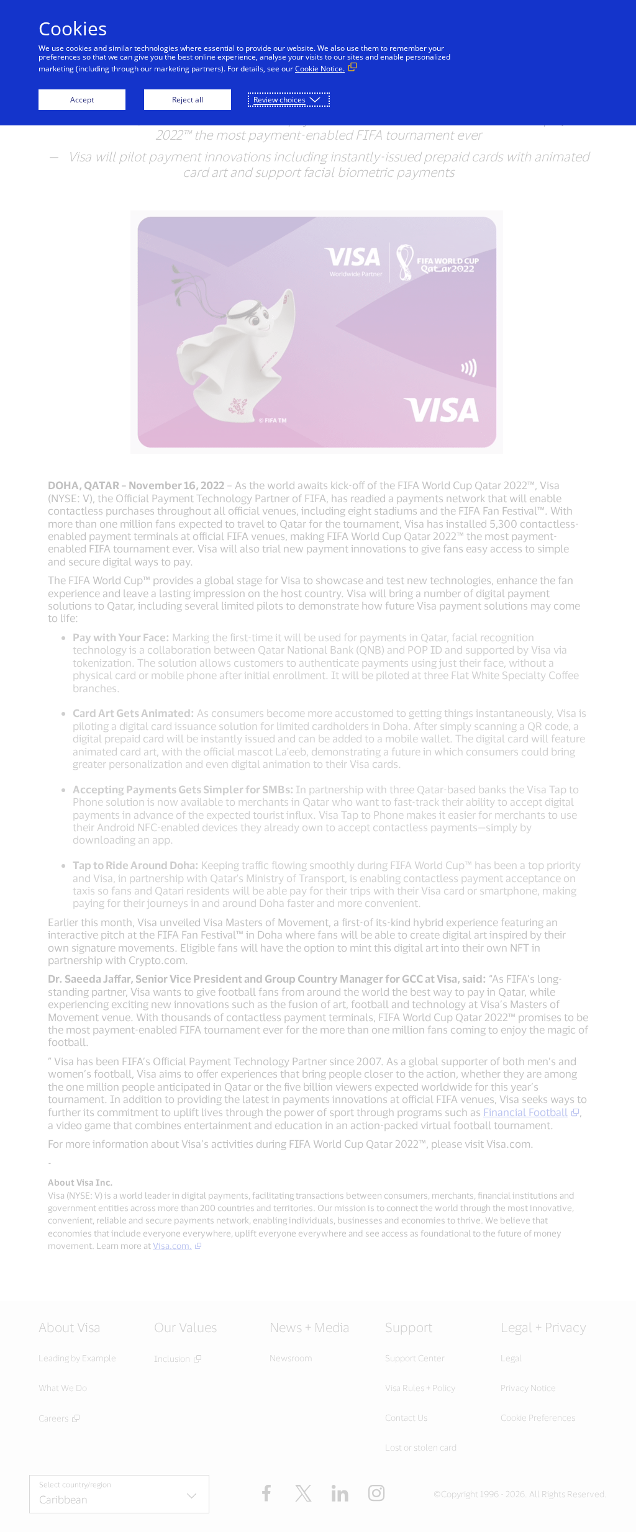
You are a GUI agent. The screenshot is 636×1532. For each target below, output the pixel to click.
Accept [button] (82, 99)
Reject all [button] (187, 99)
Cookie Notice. (320, 68)
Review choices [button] (279, 99)
